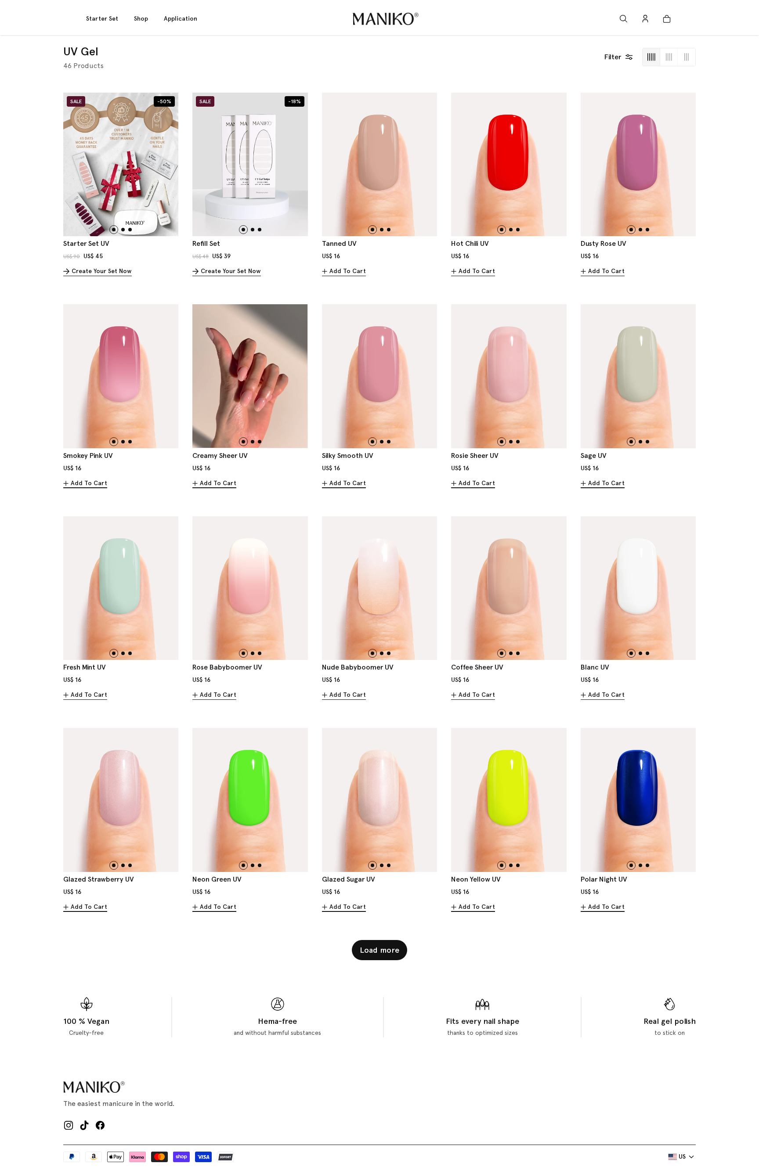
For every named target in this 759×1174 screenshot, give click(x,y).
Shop (141, 18)
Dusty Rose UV (603, 243)
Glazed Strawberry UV (98, 879)
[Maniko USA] (386, 19)
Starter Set (102, 18)
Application (180, 18)
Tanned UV (339, 243)
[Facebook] (100, 1125)
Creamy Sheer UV (220, 455)
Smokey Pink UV (88, 455)
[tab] (114, 229)
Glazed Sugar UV (348, 879)
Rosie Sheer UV (475, 455)
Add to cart (347, 271)
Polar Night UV (604, 879)
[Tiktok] (84, 1125)
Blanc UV (595, 667)
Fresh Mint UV (84, 667)
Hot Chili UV (470, 243)
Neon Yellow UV (476, 879)
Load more (379, 950)
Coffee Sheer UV (477, 667)
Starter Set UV (86, 243)
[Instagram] (68, 1125)
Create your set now (102, 271)
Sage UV (594, 455)
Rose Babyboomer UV (227, 667)
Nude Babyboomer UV (358, 667)
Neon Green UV (217, 879)
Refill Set (206, 243)
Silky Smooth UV (347, 455)
